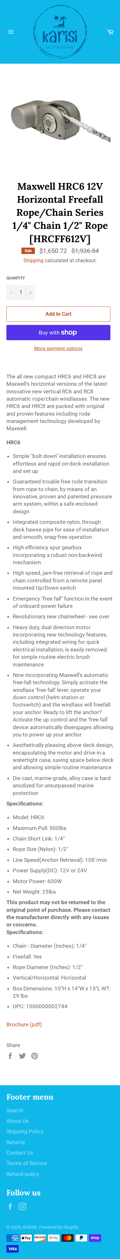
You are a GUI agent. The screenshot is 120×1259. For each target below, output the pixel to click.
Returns (15, 1142)
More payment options (58, 348)
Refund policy (22, 1174)
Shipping (33, 260)
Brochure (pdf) (24, 1024)
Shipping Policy (25, 1131)
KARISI (30, 1227)
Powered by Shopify (58, 1227)
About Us (17, 1121)
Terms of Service (26, 1163)
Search (14, 1110)
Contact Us (19, 1153)
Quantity (15, 278)
